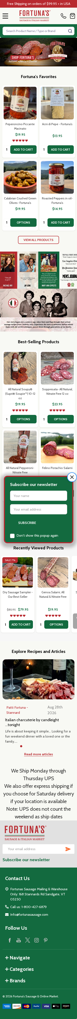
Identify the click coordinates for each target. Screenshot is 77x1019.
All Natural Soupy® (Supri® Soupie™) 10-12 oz (20, 393)
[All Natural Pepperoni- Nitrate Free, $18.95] (20, 447)
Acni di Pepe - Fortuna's (57, 124)
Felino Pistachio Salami (57, 468)
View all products (38, 240)
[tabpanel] (17, 594)
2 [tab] (28, 746)
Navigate (20, 958)
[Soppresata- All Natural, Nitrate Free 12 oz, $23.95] (57, 368)
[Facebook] (9, 940)
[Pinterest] (45, 940)
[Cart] (72, 15)
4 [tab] (42, 746)
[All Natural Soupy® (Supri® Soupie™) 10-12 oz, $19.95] (20, 368)
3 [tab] (35, 746)
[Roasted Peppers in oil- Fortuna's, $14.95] (57, 177)
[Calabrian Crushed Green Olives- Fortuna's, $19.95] (20, 177)
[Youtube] (18, 940)
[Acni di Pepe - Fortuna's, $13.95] (57, 103)
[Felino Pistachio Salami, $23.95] (57, 447)
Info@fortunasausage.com (29, 915)
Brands (17, 980)
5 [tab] (49, 746)
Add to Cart (23, 149)
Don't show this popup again (37, 535)
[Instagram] (36, 940)
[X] (27, 940)
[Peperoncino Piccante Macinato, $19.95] (20, 103)
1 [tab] (21, 746)
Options (23, 222)
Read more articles (38, 754)
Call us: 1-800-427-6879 (28, 907)
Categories (22, 969)
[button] (72, 477)
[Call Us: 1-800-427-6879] (64, 15)
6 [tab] (56, 746)
